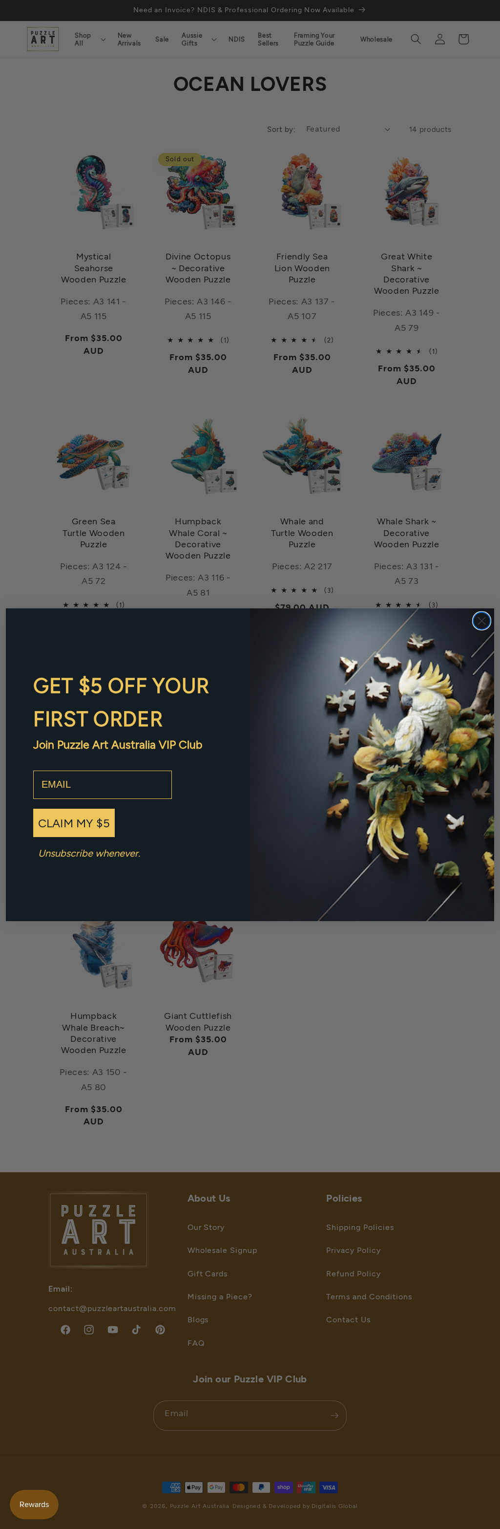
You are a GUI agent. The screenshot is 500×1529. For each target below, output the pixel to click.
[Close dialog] (481, 620)
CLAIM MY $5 (74, 823)
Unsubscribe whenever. (89, 853)
